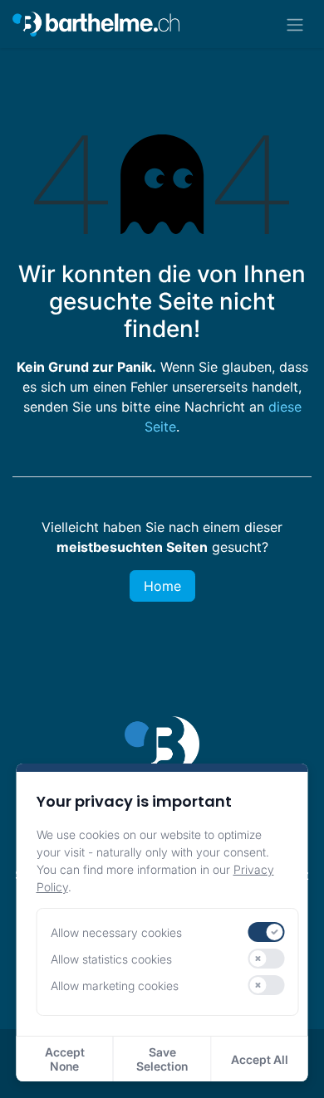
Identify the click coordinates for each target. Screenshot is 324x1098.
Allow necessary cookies (116, 932)
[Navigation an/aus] (295, 24)
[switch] (266, 932)
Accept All (259, 1059)
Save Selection (162, 1059)
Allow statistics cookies (111, 959)
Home (162, 586)
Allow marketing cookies (115, 985)
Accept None (65, 1059)
